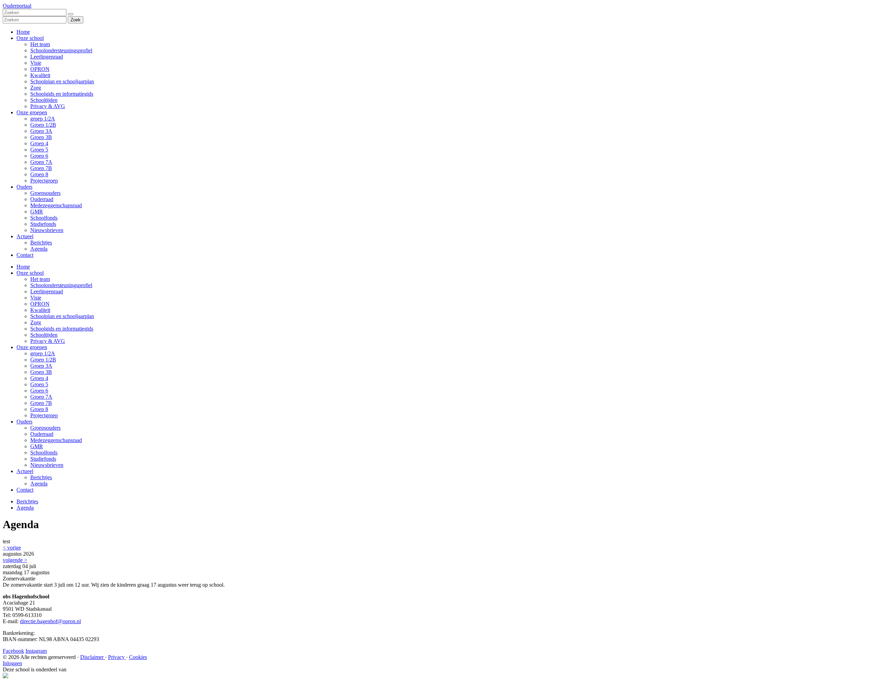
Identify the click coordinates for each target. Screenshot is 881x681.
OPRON (40, 69)
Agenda (38, 249)
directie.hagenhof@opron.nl (50, 621)
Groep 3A (41, 131)
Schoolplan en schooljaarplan (62, 81)
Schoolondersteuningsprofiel (61, 50)
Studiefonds (43, 224)
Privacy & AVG (47, 106)
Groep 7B (41, 168)
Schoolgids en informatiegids (61, 94)
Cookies (138, 657)
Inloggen (12, 663)
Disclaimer (92, 657)
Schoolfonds (43, 218)
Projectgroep (44, 181)
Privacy (117, 657)
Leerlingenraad (46, 57)
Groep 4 (39, 143)
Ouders (24, 187)
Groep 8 (39, 174)
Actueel (25, 236)
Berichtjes (41, 242)
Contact (25, 255)
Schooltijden (43, 100)
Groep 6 (39, 156)
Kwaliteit (40, 75)
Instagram (36, 651)
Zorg (35, 88)
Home (23, 32)
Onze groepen (32, 112)
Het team (40, 44)
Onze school (30, 38)
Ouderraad (41, 199)
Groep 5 (39, 150)
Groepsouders (45, 193)
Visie (35, 63)
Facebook (13, 651)
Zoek (76, 19)
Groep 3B (41, 137)
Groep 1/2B (43, 125)
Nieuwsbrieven (46, 230)
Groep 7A (41, 162)
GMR (36, 211)
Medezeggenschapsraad (56, 205)
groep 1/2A (42, 119)
